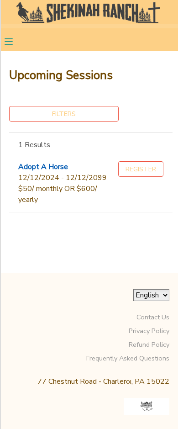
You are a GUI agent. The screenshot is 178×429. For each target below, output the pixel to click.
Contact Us (152, 317)
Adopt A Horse (43, 167)
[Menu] (15, 40)
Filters (64, 113)
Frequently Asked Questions (127, 358)
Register (141, 169)
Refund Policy (149, 344)
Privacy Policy (149, 330)
